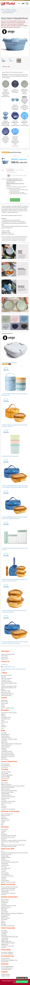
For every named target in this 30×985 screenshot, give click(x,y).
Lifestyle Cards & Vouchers (7, 787)
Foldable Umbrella (5, 974)
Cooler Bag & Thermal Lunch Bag (9, 739)
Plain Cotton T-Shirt (6, 692)
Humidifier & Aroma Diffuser (8, 925)
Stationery (5, 827)
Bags (3, 730)
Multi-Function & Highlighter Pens (9, 960)
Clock (2, 851)
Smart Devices (4, 902)
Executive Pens (5, 961)
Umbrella (4, 972)
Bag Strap (3, 715)
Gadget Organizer (5, 746)
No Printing (10, 170)
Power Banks (6, 950)
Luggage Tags (4, 944)
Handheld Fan (4, 916)
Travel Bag (3, 933)
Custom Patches (5, 860)
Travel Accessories (8, 928)
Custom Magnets (5, 874)
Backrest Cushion (5, 789)
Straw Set (3, 817)
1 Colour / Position (19, 170)
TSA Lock (3, 947)
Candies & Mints (5, 865)
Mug (2, 824)
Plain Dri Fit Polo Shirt (6, 675)
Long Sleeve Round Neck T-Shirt (9, 686)
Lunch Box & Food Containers (10, 11)
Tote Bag (4, 769)
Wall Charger (4, 908)
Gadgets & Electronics (9, 897)
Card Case (3, 879)
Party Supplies (4, 863)
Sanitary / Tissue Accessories (8, 882)
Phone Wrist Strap (5, 719)
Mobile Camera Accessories (7, 890)
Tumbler (3, 821)
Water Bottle (4, 818)
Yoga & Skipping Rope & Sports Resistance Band (12, 786)
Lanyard (3, 725)
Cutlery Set (4, 806)
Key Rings (3, 799)
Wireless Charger (5, 918)
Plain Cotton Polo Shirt (6, 678)
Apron (2, 720)
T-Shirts (4, 673)
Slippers (3, 714)
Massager (3, 924)
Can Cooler (4, 866)
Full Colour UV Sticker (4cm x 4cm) (18, 175)
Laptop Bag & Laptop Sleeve (8, 754)
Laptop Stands (4, 911)
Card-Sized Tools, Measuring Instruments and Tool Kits (14, 852)
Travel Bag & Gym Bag (6, 751)
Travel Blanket (4, 932)
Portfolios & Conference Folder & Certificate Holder (13, 840)
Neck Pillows (4, 935)
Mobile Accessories (8, 884)
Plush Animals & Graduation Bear (9, 790)
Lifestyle (13, 9)
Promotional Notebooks (7, 968)
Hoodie (3, 706)
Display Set (4, 838)
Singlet (3, 689)
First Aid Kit (4, 930)
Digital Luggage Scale (6, 941)
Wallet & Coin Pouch (6, 784)
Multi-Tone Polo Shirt (6, 695)
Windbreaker (4, 700)
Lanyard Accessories (6, 717)
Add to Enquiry (15, 200)
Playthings (3, 877)
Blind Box (3, 859)
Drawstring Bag (5, 736)
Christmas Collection (6, 795)
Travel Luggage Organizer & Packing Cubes (11, 743)
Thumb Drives (4, 767)
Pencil (2, 832)
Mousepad (3, 910)
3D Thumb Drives (5, 764)
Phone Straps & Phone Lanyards (9, 712)
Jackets (4, 698)
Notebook (4, 964)
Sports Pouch (4, 759)
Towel (2, 804)
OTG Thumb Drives (6, 765)
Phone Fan (3, 894)
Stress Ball (3, 869)
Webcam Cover (5, 901)
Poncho (3, 704)
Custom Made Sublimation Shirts (9, 683)
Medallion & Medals (5, 857)
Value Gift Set (4, 782)
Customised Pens (7, 956)
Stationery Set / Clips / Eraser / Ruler (10, 841)
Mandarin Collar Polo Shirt (7, 694)
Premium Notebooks (6, 969)
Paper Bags (4, 733)
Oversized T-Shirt (5, 680)
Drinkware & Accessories (10, 811)
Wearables (5, 710)
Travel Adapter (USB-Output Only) (9, 936)
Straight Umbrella (5, 976)
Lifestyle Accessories (6, 803)
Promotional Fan (5, 880)
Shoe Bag (3, 748)
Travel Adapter (4, 938)
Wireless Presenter (6, 907)
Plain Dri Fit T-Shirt (5, 690)
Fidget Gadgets (5, 856)
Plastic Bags (4, 740)
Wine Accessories (5, 815)
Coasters (3, 871)
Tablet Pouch (4, 742)
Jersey (2, 684)
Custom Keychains (5, 868)
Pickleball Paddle (5, 793)
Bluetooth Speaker (5, 915)
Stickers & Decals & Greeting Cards (9, 862)
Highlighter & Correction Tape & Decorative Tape (13, 845)
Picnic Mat (3, 807)
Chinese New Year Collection (8, 796)
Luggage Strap (4, 939)
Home (2, 9)
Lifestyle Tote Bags (6, 771)
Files (2, 843)
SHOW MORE (15, 146)
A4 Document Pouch (6, 745)
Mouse (2, 921)
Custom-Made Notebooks (7, 966)
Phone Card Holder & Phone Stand (9, 887)
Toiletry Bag (4, 750)
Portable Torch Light (6, 854)
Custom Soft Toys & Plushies (8, 801)
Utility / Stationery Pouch (7, 753)
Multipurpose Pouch (6, 737)
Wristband (3, 726)
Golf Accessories (5, 798)
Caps (2, 728)
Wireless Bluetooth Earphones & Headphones (12, 913)
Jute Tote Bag (4, 773)
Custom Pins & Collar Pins (7, 876)
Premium (8, 9)
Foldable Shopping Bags (7, 775)
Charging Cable (5, 891)
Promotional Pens (5, 958)
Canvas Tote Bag (5, 776)
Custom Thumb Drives (9, 761)
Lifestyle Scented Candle (7, 792)
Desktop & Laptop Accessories (8, 905)
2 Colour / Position (11, 172)
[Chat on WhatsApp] (22, 981)
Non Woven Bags (5, 778)
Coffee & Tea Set (5, 820)
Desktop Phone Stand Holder (8, 888)
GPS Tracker (4, 919)
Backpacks (3, 757)
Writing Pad (4, 834)
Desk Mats (3, 904)
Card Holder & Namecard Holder (8, 846)
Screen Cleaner (5, 872)
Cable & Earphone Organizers (8, 893)
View (7, 66)
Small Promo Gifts (7, 849)
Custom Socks (4, 722)
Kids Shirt (3, 677)
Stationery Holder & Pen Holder (8, 835)
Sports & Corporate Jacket (7, 708)
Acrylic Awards (4, 829)
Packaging (3, 831)
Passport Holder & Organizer (8, 942)
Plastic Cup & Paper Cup (7, 814)
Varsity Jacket (4, 703)
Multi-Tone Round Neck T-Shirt (8, 687)
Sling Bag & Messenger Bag (7, 756)
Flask (2, 823)
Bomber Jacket (4, 701)
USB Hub (3, 922)
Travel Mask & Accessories (7, 946)
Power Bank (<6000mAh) (7, 952)
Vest (2, 723)
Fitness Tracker (5, 899)
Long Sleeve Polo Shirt (6, 681)
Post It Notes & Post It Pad (7, 837)
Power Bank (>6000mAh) (7, 953)
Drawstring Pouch (5, 734)
